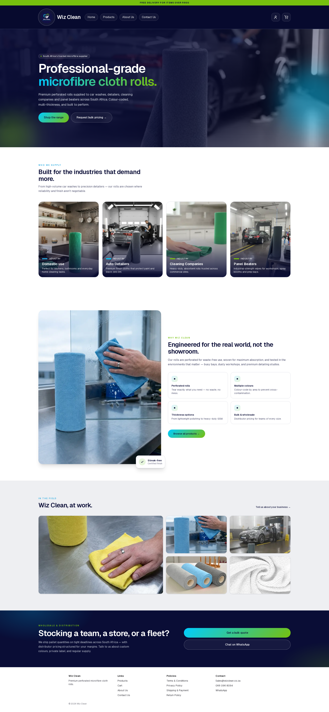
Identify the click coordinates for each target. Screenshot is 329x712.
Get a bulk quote (237, 633)
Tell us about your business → (273, 507)
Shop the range (53, 117)
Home (91, 17)
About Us (128, 17)
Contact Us (149, 17)
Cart (120, 685)
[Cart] (286, 17)
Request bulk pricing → (92, 117)
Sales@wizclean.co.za (228, 680)
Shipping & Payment (177, 690)
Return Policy (174, 695)
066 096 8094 (224, 685)
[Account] (275, 17)
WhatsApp (221, 690)
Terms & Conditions (177, 680)
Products (108, 17)
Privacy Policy (174, 685)
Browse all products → (186, 433)
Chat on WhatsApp (237, 644)
